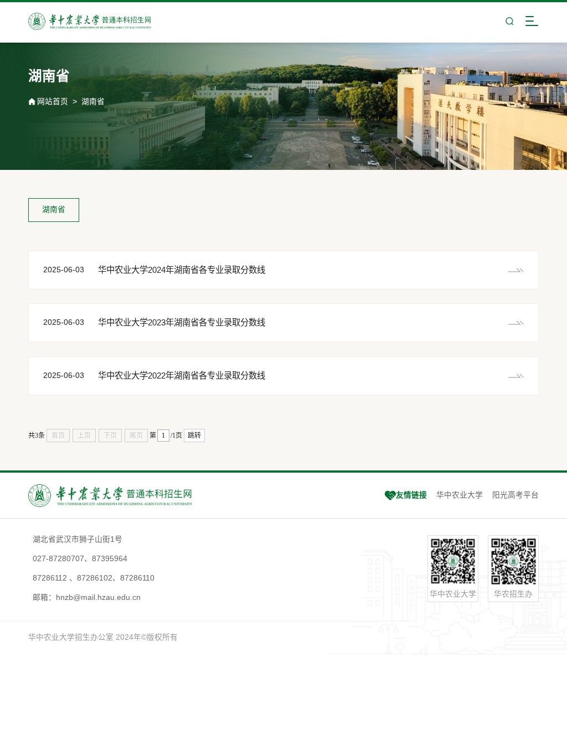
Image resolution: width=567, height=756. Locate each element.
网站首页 (52, 101)
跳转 (194, 435)
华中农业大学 (459, 495)
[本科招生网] (90, 21)
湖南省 (93, 101)
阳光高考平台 (515, 495)
